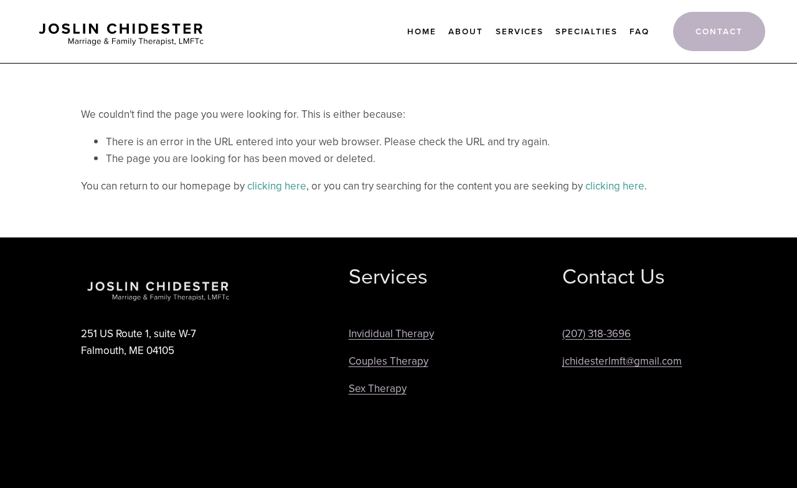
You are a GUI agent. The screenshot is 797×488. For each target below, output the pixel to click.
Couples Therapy (388, 360)
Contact (719, 31)
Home (421, 31)
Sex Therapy (378, 388)
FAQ (639, 31)
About (465, 31)
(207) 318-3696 (596, 333)
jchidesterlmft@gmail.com (622, 360)
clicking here (276, 185)
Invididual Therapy (391, 333)
